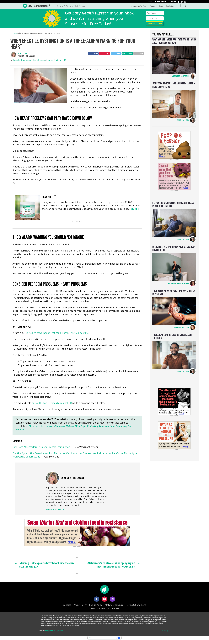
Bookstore (170, 6)
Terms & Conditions (136, 604)
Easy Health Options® (54, 630)
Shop (161, 6)
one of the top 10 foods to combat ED (52, 403)
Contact (67, 604)
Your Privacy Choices (108, 637)
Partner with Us (160, 2)
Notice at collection (94, 637)
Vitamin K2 (61, 60)
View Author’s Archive (56, 510)
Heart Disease (38, 60)
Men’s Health (23, 53)
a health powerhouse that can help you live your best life (58, 333)
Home (15, 33)
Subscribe (172, 2)
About (150, 2)
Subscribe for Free (138, 6)
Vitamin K (50, 60)
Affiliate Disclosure (114, 604)
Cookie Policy (95, 604)
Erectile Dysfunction (22, 60)
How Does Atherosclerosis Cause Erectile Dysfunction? (42, 447)
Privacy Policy (79, 604)
